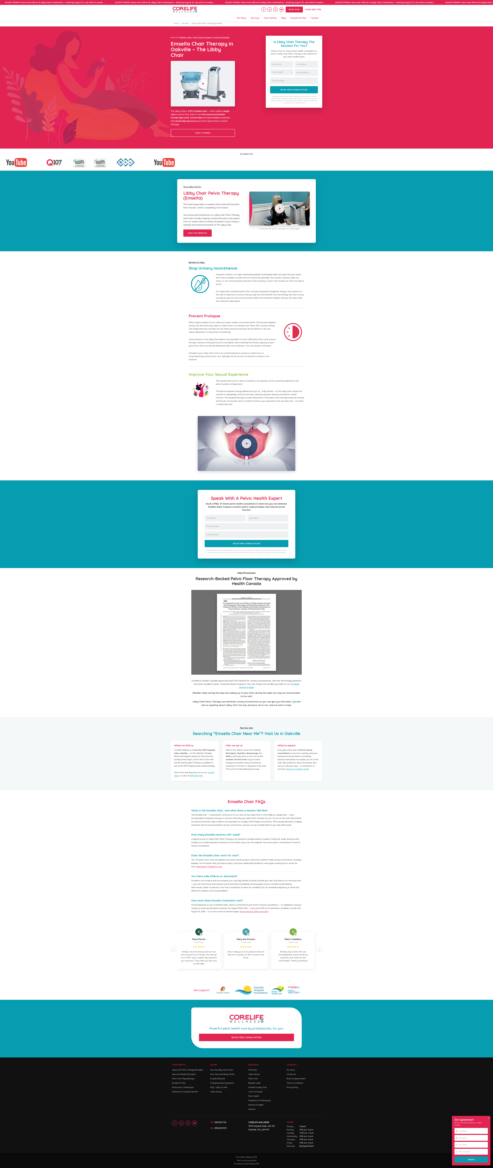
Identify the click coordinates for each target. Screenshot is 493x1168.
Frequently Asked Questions (222, 1083)
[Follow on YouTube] (281, 9)
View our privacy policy (246, 1160)
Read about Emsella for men (209, 866)
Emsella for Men (298, 18)
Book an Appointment (296, 1078)
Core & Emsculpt (255, 1092)
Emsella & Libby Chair (257, 1087)
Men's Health (253, 1096)
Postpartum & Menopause (259, 1100)
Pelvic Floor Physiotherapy (183, 1078)
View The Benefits (197, 233)
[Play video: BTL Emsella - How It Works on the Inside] (246, 443)
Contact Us (291, 1074)
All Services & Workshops (183, 1087)
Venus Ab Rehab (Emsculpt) (184, 1074)
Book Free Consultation (294, 89)
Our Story (241, 18)
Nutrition (252, 1109)
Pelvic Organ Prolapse (202, 37)
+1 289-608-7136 (313, 9)
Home (176, 23)
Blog (283, 18)
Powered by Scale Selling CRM (246, 1164)
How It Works (270, 18)
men (177, 124)
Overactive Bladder (221, 37)
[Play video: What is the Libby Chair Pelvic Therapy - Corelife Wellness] (279, 208)
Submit (471, 1159)
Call (294, 701)
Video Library (216, 1092)
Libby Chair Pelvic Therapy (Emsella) (187, 1070)
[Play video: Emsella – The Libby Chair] (203, 83)
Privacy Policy (292, 1087)
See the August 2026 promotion (253, 911)
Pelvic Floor (253, 1078)
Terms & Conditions (295, 1083)
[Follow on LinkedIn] (269, 9)
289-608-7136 (196, 775)
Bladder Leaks (185, 37)
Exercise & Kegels (255, 1105)
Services (255, 18)
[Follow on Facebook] (263, 9)
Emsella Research (217, 1078)
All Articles (252, 1070)
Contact (315, 18)
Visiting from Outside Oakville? (185, 1092)
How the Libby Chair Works (221, 1070)
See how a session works (298, 769)
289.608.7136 (220, 1122)
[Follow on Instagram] (275, 9)
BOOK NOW (294, 9)
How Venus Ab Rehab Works (222, 1074)
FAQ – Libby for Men (218, 1087)
